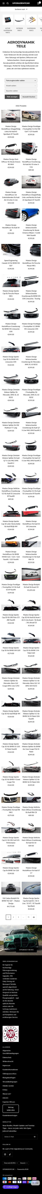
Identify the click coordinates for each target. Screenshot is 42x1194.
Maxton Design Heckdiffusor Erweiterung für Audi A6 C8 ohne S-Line (31, 163)
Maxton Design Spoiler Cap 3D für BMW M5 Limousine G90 (11, 359)
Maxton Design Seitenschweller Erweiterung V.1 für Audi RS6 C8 (31, 555)
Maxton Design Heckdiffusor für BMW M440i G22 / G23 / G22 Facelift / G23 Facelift (11, 555)
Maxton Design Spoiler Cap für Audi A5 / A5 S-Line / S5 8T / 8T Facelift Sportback (31, 902)
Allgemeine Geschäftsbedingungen (11, 1052)
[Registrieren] (34, 1137)
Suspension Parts (31, 29)
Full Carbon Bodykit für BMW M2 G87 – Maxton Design (11, 900)
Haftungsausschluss (9, 1074)
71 (28, 917)
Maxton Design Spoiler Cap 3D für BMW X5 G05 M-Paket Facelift (11, 746)
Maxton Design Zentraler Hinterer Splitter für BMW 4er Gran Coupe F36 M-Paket (31, 748)
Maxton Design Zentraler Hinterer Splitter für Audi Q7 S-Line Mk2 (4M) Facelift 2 (11, 459)
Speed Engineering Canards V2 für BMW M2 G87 (11, 263)
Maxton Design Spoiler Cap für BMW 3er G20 (11, 869)
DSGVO (5, 1098)
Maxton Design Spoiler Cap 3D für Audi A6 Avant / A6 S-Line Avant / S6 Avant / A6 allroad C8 (31, 618)
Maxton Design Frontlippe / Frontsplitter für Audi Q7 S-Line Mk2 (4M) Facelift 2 (31, 458)
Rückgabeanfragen (9, 1078)
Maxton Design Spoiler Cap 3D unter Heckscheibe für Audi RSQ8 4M (10, 523)
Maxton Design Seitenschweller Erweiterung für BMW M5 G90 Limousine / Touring (31, 295)
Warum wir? (7, 1094)
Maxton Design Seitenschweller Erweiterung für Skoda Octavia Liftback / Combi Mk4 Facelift (31, 230)
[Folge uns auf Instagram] (5, 1154)
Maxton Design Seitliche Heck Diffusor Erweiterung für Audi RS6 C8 (31, 809)
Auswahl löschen (29, 97)
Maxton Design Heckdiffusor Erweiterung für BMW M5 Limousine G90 (11, 327)
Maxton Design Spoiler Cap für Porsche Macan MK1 (11, 293)
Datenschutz (7, 1057)
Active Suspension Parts (8, 30)
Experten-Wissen (9, 1102)
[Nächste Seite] (33, 917)
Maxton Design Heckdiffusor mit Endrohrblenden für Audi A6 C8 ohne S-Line (10, 196)
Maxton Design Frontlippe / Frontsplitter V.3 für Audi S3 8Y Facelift (11, 587)
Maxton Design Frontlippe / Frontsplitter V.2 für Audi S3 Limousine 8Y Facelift (31, 490)
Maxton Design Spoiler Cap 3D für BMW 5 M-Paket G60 (31, 650)
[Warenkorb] (38, 3)
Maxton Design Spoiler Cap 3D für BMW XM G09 (10, 649)
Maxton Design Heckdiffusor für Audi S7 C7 (31, 870)
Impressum (6, 1065)
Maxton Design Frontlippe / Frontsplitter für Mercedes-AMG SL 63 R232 (31, 393)
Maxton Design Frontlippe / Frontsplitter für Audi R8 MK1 (11, 809)
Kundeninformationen (10, 1069)
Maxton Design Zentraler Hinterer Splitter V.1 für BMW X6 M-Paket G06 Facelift (31, 715)
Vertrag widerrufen (11, 1108)
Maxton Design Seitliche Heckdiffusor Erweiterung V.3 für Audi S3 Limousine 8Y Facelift (11, 492)
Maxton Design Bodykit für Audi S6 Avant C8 (31, 586)
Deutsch (22, 1163)
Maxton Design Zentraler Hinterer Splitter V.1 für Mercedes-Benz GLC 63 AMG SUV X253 (31, 682)
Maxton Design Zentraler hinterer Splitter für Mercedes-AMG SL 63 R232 (11, 393)
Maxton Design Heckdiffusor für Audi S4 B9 (10, 227)
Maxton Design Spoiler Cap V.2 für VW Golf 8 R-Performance (11, 840)
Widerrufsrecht (8, 1061)
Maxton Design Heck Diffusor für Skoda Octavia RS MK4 (11, 161)
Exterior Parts (19, 29)
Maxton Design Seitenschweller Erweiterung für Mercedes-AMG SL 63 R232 (31, 360)
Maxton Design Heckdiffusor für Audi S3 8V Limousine (31, 523)
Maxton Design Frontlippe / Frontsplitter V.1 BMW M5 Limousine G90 (31, 326)
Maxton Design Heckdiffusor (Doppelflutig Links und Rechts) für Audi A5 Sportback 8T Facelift (31, 196)
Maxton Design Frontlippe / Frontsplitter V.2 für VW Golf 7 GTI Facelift (31, 128)
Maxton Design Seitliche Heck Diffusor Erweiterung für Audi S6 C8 (31, 840)
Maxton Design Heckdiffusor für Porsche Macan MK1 (31, 263)
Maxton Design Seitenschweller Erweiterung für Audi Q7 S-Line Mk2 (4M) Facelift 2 (31, 426)
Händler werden (8, 1086)
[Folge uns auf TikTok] (9, 1154)
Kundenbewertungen (10, 1115)
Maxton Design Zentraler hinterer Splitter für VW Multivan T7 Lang (11, 425)
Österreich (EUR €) (10, 1163)
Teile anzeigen (12, 97)
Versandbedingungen (10, 1082)
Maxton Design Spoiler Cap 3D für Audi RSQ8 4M (11, 712)
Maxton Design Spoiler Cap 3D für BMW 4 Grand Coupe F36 (11, 779)
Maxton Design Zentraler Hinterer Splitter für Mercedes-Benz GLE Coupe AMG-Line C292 (11, 682)
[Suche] (8, 3)
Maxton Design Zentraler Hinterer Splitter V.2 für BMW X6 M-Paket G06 (31, 779)
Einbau (5, 1090)
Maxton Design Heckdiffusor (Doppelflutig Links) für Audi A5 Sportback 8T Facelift (10, 130)
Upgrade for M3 (26, 950)
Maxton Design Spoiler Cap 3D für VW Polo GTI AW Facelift (11, 617)
